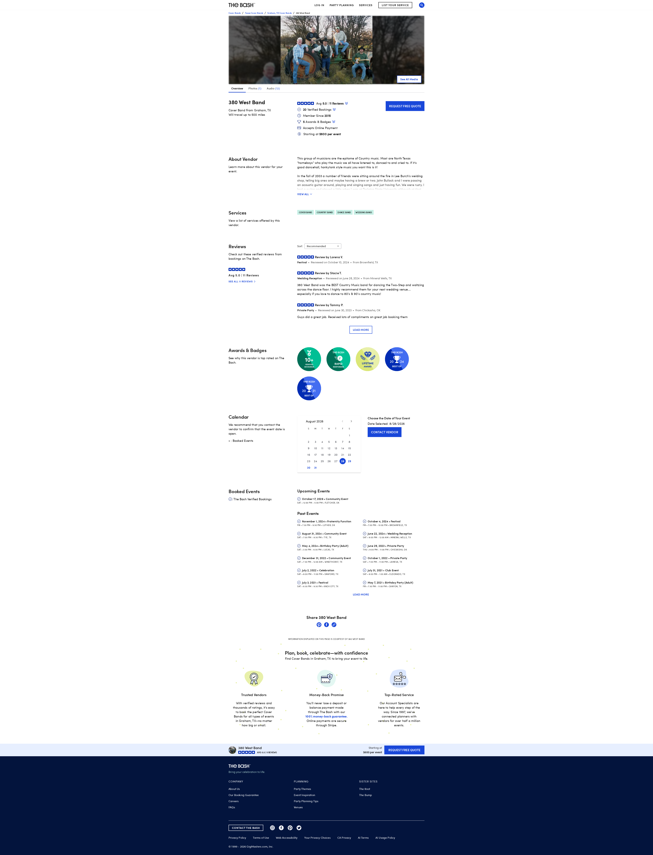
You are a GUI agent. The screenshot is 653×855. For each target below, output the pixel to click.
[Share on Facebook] (326, 625)
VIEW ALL (303, 194)
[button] (326, 50)
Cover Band (305, 212)
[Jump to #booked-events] (334, 109)
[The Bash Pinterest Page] (290, 827)
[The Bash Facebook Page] (281, 827)
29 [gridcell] (349, 461)
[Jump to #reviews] (346, 103)
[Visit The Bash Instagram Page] (272, 827)
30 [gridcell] (308, 467)
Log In (319, 5)
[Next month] (351, 421)
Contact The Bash (246, 828)
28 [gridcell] (342, 461)
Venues (298, 807)
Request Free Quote (405, 106)
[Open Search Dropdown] (421, 5)
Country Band (325, 212)
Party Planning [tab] (342, 5)
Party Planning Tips (306, 801)
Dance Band (344, 212)
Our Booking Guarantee (244, 795)
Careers (234, 801)
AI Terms (363, 837)
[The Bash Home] (242, 5)
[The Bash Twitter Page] (299, 827)
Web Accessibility (286, 837)
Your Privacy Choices (317, 837)
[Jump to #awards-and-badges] (333, 121)
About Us (234, 789)
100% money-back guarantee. (326, 716)
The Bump (365, 795)
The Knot (364, 789)
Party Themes (302, 789)
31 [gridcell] (315, 467)
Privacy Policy (237, 838)
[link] (319, 625)
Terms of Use (261, 837)
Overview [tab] (237, 88)
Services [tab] (365, 5)
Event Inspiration (304, 795)
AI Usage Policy (385, 837)
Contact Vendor (384, 432)
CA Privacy (344, 837)
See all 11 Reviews (241, 281)
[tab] (255, 88)
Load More (361, 330)
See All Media (409, 79)
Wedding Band (364, 212)
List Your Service (395, 5)
